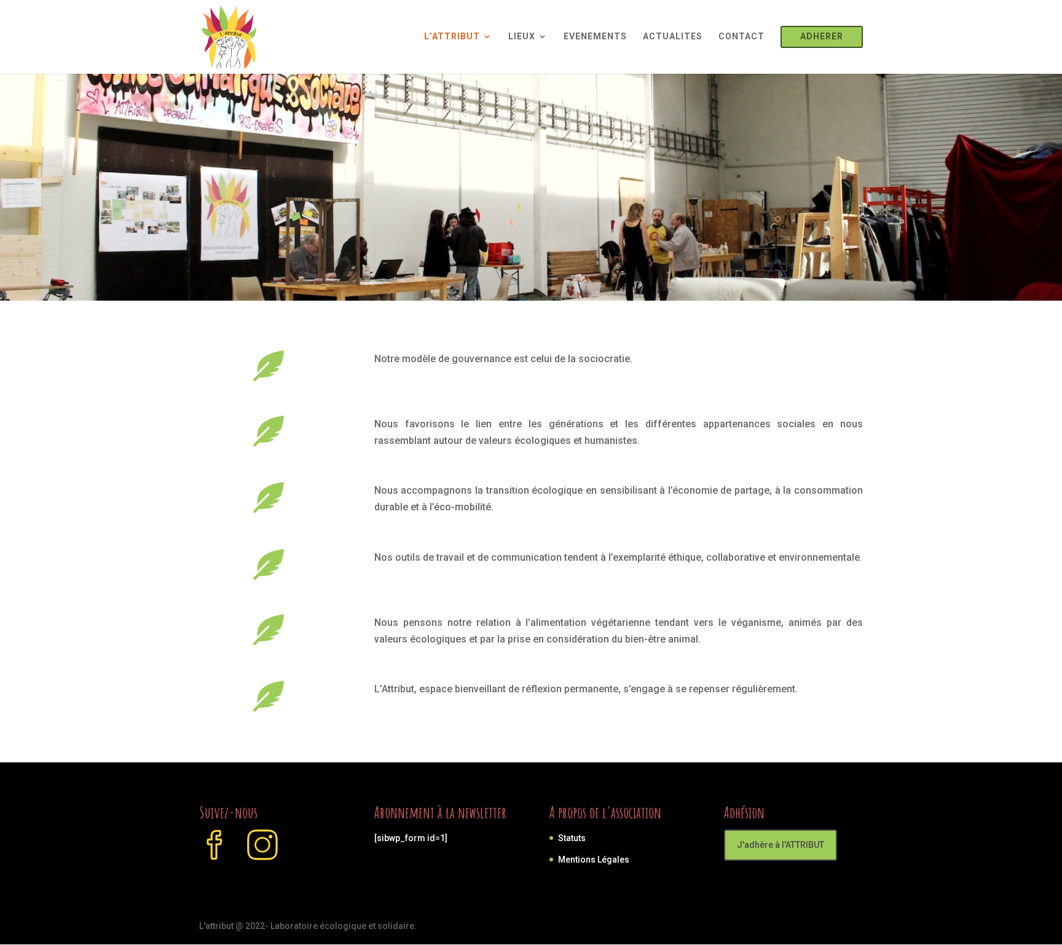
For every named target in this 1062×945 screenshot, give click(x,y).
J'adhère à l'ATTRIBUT (780, 845)
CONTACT (741, 36)
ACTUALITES (672, 36)
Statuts (572, 838)
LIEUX (521, 36)
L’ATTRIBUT (452, 36)
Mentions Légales (593, 859)
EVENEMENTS (595, 36)
